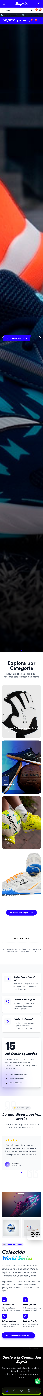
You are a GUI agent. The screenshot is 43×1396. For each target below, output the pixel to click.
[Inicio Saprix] (21, 4)
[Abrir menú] (4, 3)
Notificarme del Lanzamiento (17, 1335)
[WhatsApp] (39, 3)
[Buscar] (27, 10)
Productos (6, 10)
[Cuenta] (31, 10)
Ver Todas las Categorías (20, 913)
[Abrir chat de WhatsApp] (37, 1381)
